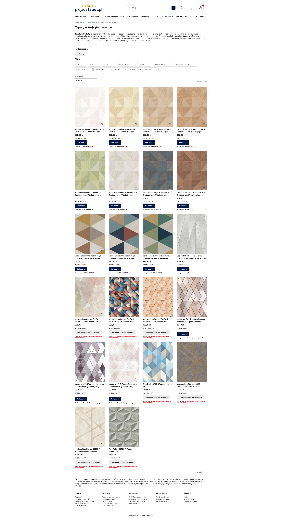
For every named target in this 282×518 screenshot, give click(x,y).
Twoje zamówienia (162, 497)
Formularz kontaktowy (191, 499)
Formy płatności (107, 506)
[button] (173, 8)
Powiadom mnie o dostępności (88, 332)
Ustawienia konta (162, 499)
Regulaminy (79, 497)
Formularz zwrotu (81, 506)
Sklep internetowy (140, 515)
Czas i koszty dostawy (110, 503)
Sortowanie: (79, 76)
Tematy (102, 22)
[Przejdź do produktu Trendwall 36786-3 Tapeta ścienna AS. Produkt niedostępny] (158, 362)
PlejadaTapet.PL (80, 22)
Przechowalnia (161, 501)
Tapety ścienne (92, 22)
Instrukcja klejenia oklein (138, 499)
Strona (199, 82)
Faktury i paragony (109, 501)
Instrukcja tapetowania (137, 497)
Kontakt (186, 497)
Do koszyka (81, 142)
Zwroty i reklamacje (82, 503)
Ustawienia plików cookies (84, 501)
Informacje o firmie (190, 501)
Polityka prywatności (82, 499)
